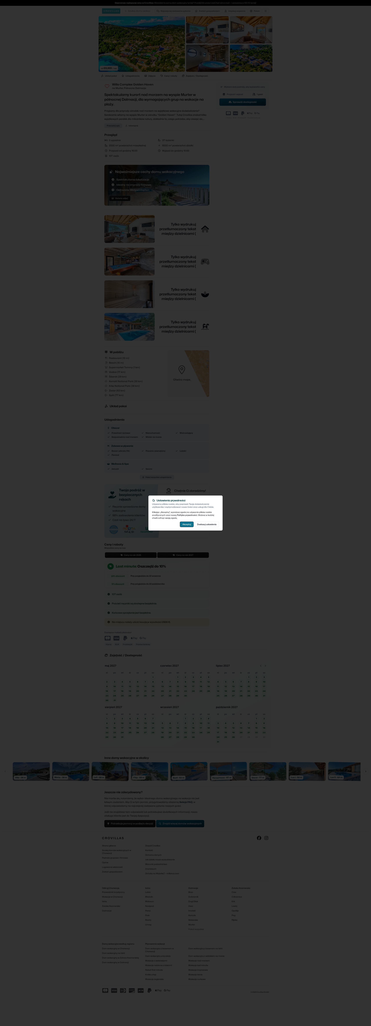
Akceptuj (186, 524)
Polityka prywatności (187, 515)
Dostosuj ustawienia (207, 524)
